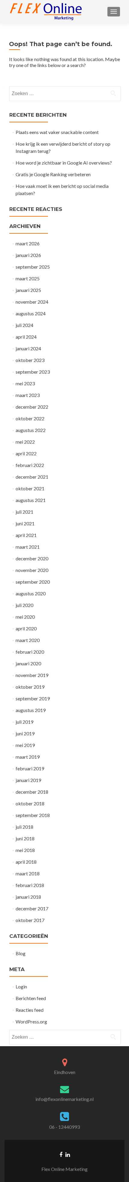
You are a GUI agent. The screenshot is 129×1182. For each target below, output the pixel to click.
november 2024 (32, 302)
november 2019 (32, 675)
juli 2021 (24, 512)
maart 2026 (28, 243)
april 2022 (26, 453)
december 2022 (32, 407)
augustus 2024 (31, 313)
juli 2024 (24, 325)
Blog (21, 953)
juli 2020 (24, 605)
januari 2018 (28, 897)
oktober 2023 (30, 360)
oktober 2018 (30, 803)
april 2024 (26, 337)
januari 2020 (28, 663)
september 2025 (33, 267)
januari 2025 (28, 290)
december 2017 (32, 908)
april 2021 (26, 535)
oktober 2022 (30, 418)
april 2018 (26, 862)
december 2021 (32, 477)
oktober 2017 (30, 920)
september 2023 (33, 372)
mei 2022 (25, 442)
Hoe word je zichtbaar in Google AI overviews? (64, 162)
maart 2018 (28, 873)
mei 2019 (25, 745)
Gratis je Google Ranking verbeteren (53, 174)
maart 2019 (28, 757)
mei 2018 (25, 850)
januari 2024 (28, 348)
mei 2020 (25, 617)
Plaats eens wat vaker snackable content (57, 132)
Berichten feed (31, 998)
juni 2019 (25, 733)
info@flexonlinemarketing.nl (64, 1099)
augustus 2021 (31, 500)
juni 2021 (25, 523)
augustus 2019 (31, 710)
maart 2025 (28, 278)
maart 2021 (28, 547)
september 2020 (33, 582)
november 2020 (32, 570)
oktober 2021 (30, 488)
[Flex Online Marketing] (45, 11)
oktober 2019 (30, 687)
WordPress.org (31, 1021)
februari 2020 (30, 652)
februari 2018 (30, 885)
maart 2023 (28, 395)
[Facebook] (60, 1154)
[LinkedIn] (67, 1154)
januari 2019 (28, 780)
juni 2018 (25, 838)
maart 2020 (28, 640)
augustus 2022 (31, 430)
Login (21, 986)
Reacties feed (30, 1010)
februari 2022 (30, 465)
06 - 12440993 (64, 1127)
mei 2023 (25, 383)
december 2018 (32, 792)
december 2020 (32, 558)
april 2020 (26, 628)
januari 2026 (28, 255)
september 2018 (33, 815)
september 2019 (33, 698)
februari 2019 (30, 768)
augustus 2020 (31, 593)
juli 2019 (24, 722)
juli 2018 (24, 827)
